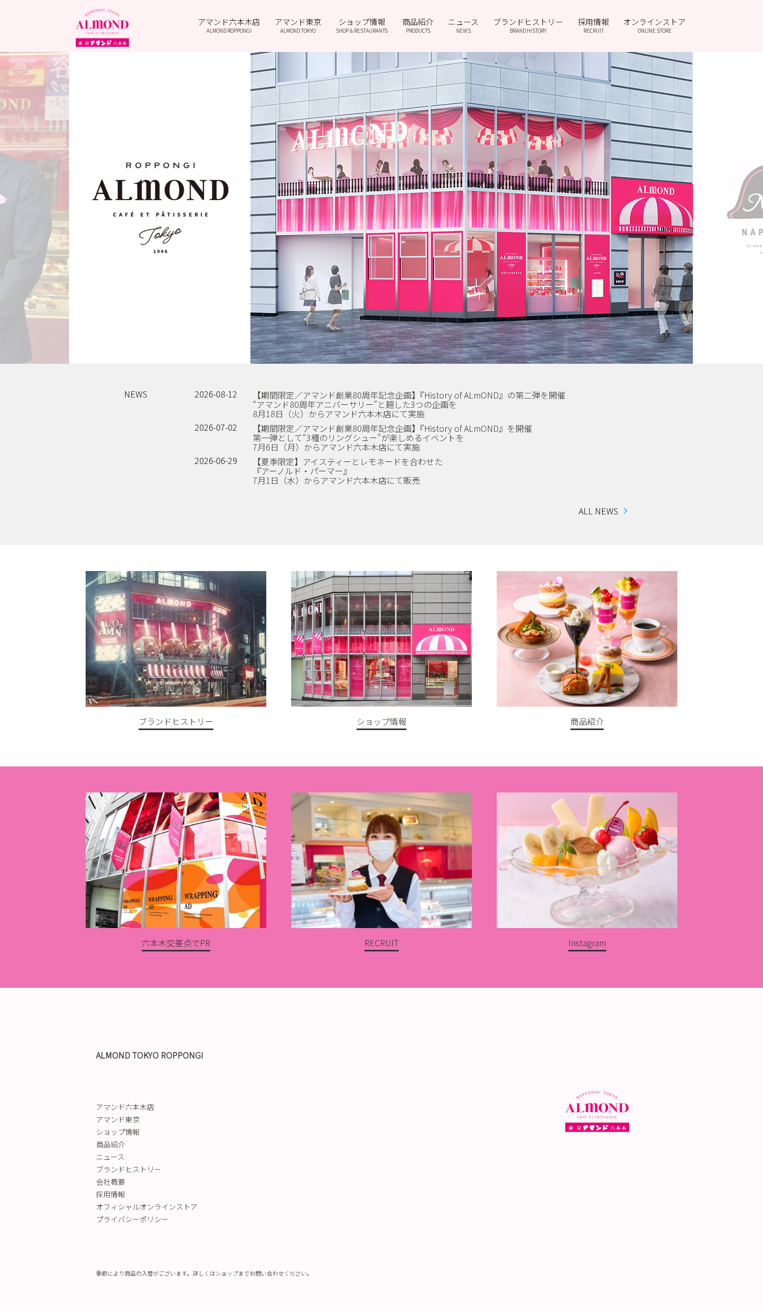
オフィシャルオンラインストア (147, 1206)
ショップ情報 (362, 25)
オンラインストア (654, 25)
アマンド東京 (298, 25)
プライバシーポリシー (132, 1219)
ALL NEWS (598, 511)
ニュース (463, 25)
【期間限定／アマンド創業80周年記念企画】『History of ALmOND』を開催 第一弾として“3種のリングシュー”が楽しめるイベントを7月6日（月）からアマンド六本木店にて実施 (392, 437)
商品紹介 (417, 25)
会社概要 (110, 1181)
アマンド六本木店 (229, 25)
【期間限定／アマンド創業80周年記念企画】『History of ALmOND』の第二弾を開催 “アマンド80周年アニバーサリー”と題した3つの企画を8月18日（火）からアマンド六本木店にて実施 (409, 404)
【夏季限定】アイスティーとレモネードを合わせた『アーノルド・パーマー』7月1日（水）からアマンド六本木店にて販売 (348, 470)
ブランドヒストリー (528, 25)
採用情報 (593, 25)
